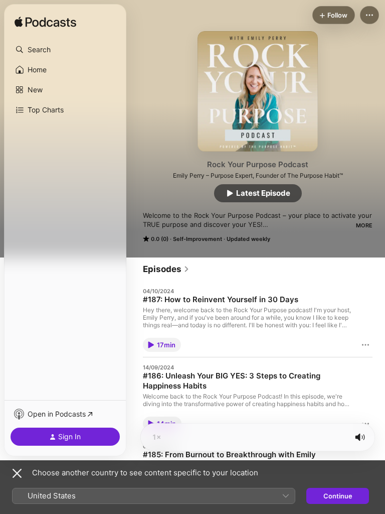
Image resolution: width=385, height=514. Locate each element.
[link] (166, 269)
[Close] (17, 473)
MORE (364, 225)
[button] (65, 49)
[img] (45, 23)
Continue (337, 496)
